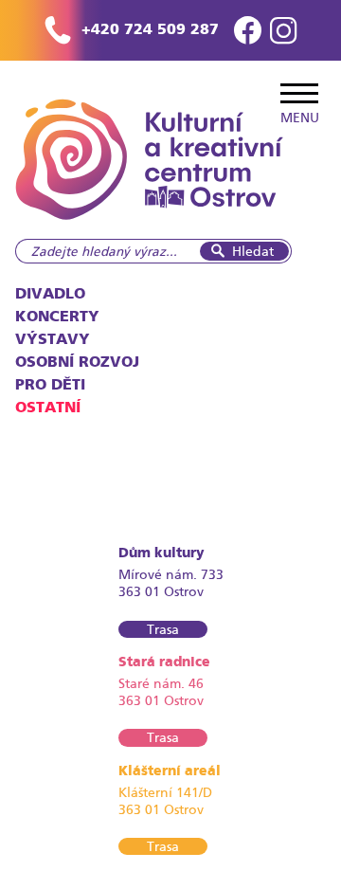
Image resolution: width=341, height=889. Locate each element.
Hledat (253, 251)
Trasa (163, 629)
